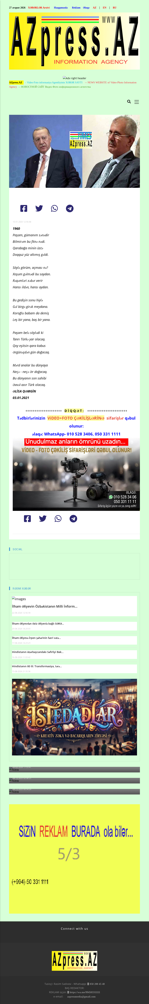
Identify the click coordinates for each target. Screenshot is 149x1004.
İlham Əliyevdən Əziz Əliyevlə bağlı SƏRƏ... (38, 623)
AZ (94, 7)
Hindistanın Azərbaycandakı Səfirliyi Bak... (38, 652)
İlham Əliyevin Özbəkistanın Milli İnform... (44, 606)
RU (114, 7)
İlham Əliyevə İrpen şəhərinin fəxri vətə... (36, 638)
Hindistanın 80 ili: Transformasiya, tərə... (37, 666)
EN (104, 7)
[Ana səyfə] (74, 42)
